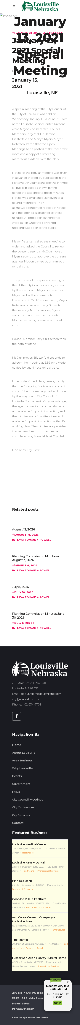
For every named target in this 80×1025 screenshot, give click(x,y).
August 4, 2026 (26, 565)
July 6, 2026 (23, 622)
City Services (21, 815)
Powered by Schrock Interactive (30, 1017)
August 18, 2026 (27, 534)
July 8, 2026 (20, 587)
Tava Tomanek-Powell (34, 539)
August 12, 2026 (23, 529)
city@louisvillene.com (26, 699)
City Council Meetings (27, 799)
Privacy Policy (23, 1009)
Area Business (22, 760)
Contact (17, 823)
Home (16, 745)
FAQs (16, 791)
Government (21, 784)
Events (17, 776)
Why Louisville (22, 768)
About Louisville (23, 752)
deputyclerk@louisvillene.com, (42, 693)
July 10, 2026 (24, 592)
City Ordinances (23, 807)
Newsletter (21, 1003)
